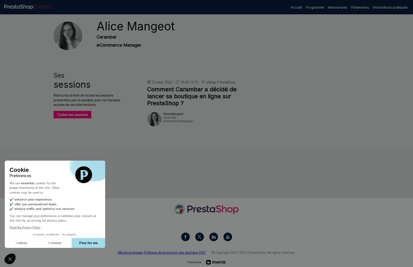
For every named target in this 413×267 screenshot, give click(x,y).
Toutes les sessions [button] (72, 115)
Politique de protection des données (171, 253)
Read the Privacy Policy (25, 227)
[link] (296, 7)
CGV (202, 253)
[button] (10, 259)
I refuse (21, 243)
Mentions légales (130, 253)
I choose (55, 243)
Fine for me (88, 243)
